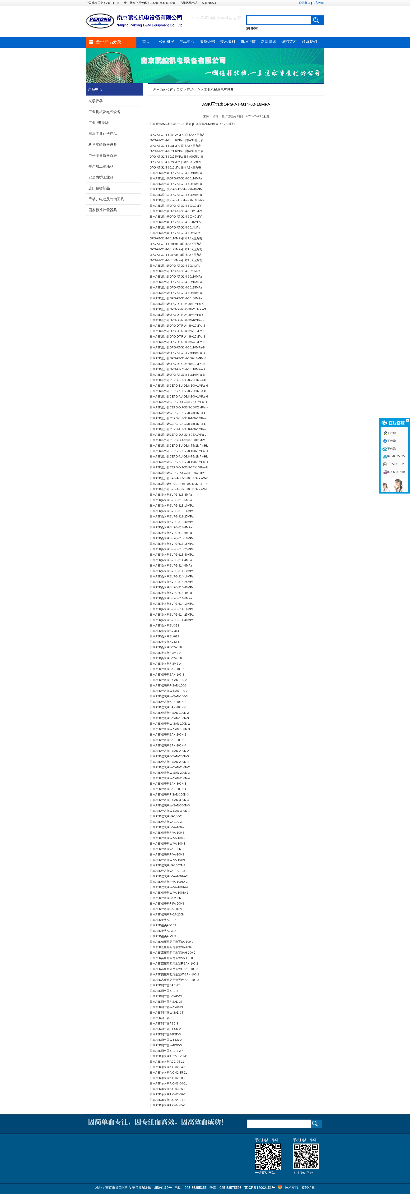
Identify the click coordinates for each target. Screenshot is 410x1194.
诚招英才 (289, 42)
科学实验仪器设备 (103, 144)
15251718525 (396, 464)
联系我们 (309, 42)
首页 (146, 42)
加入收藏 (318, 3)
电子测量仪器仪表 (103, 155)
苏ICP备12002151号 (259, 1187)
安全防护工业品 (101, 177)
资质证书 (207, 42)
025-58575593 (396, 472)
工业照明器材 (99, 123)
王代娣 (391, 433)
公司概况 (166, 42)
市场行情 (248, 42)
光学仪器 (96, 101)
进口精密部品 (99, 188)
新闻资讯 (268, 42)
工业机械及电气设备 (105, 112)
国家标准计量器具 (103, 210)
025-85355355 (396, 456)
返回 (265, 116)
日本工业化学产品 (103, 134)
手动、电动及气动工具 (106, 199)
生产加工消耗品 (101, 166)
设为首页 (304, 3)
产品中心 (187, 42)
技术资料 (227, 42)
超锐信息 (308, 1187)
